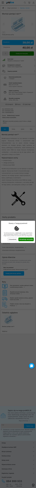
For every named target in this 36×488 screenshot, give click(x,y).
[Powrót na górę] (33, 485)
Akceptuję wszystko (26, 239)
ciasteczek (18, 233)
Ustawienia (12, 239)
